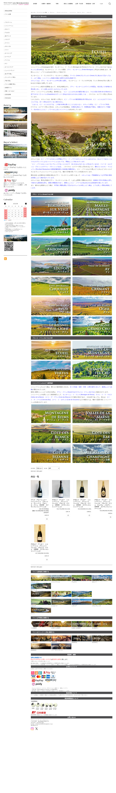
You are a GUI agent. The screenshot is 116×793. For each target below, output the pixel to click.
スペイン (7, 43)
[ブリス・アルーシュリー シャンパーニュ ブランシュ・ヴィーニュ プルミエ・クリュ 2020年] (40, 489)
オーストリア (8, 53)
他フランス (8, 36)
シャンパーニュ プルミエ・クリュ (77, 12)
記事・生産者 (79, 3)
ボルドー (7, 29)
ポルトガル (8, 46)
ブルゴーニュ (8, 22)
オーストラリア (9, 67)
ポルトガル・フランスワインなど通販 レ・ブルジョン (43, 12)
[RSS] (5, 259)
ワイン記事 (8, 14)
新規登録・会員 (90, 3)
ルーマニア (8, 56)
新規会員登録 (8, 10)
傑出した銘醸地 (68, 3)
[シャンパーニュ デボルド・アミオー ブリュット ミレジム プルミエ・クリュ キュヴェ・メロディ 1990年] (103, 489)
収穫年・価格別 (46, 3)
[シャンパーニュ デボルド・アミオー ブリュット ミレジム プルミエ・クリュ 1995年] (82, 489)
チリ (6, 63)
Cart (101, 3)
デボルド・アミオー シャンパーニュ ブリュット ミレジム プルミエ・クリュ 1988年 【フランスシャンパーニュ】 (40, 547)
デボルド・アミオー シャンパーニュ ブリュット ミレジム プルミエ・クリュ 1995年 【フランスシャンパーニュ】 (82, 503)
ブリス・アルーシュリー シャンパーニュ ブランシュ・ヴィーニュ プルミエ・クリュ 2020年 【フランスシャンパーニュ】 (40, 503)
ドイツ (7, 49)
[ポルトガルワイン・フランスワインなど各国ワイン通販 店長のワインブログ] (15, 236)
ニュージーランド (9, 70)
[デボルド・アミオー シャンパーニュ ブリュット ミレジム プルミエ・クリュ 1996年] (61, 489)
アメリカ (7, 60)
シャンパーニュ (9, 25)
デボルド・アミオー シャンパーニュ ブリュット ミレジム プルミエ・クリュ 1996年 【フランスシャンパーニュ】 (61, 503)
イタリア (7, 39)
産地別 (35, 3)
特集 (57, 3)
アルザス (7, 32)
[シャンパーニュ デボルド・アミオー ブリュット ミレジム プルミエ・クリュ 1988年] (40, 533)
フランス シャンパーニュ (62, 12)
